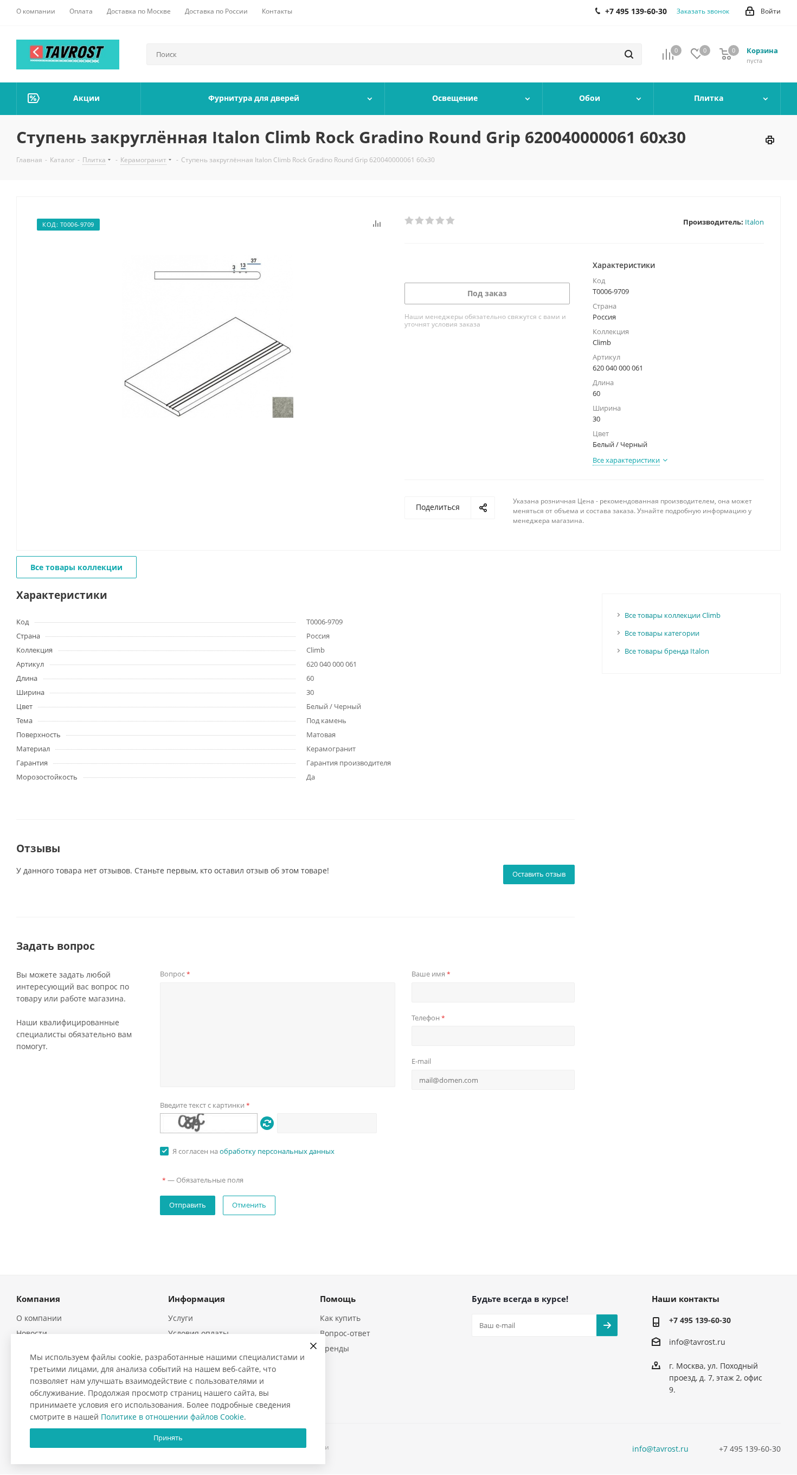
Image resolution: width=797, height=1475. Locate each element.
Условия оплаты (198, 1333)
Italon (754, 222)
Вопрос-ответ (345, 1333)
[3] (430, 220)
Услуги (180, 1318)
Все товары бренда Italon (667, 651)
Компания (38, 1298)
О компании (39, 1318)
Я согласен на (253, 1151)
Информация (196, 1298)
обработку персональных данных (277, 1151)
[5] (451, 220)
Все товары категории (662, 633)
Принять (168, 1437)
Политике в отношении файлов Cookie (172, 1417)
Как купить (340, 1318)
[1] (409, 220)
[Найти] (629, 54)
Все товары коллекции (76, 567)
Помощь (338, 1298)
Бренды (334, 1348)
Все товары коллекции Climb (673, 615)
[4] (440, 220)
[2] (420, 220)
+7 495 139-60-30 (700, 1320)
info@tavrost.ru (697, 1342)
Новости (31, 1333)
